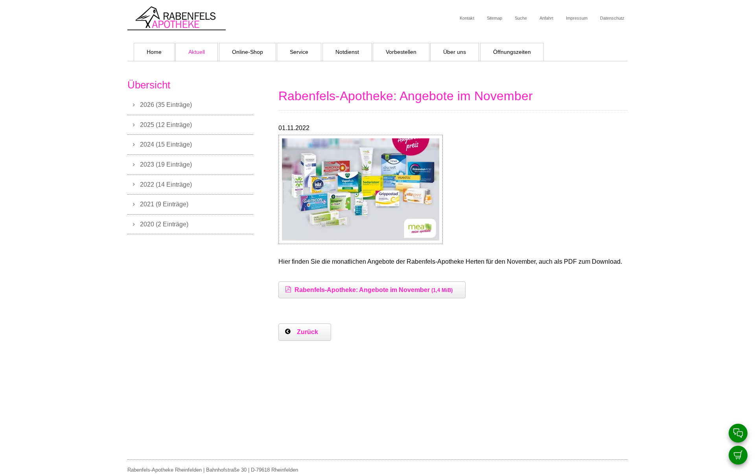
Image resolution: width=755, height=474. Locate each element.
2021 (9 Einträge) (164, 204)
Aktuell (196, 52)
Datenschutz (612, 18)
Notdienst (347, 52)
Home (154, 52)
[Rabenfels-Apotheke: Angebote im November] (360, 238)
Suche (521, 18)
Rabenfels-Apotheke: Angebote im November (374, 290)
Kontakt (467, 18)
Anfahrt (546, 18)
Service (299, 52)
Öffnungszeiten (512, 52)
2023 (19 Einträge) (166, 164)
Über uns (454, 52)
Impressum (576, 18)
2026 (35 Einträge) (166, 104)
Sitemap (494, 18)
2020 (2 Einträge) (164, 224)
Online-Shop (247, 52)
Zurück (307, 332)
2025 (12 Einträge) (166, 124)
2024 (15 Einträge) (166, 144)
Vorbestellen (401, 52)
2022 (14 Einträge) (166, 184)
